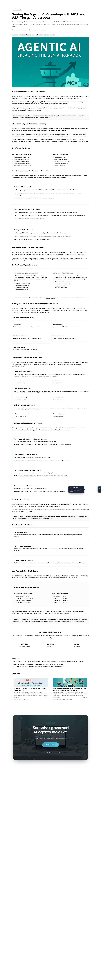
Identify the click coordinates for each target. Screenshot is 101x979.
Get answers (77, 646)
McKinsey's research (34, 430)
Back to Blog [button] (18, 9)
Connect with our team (56, 636)
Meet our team (50, 646)
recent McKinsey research (40, 177)
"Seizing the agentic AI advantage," (42, 666)
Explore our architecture (24, 646)
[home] (12, 5)
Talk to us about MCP (81, 5)
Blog (91, 5)
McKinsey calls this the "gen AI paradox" (28, 103)
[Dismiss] (83, 487)
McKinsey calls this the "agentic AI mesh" (30, 310)
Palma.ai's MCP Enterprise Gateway (58, 613)
